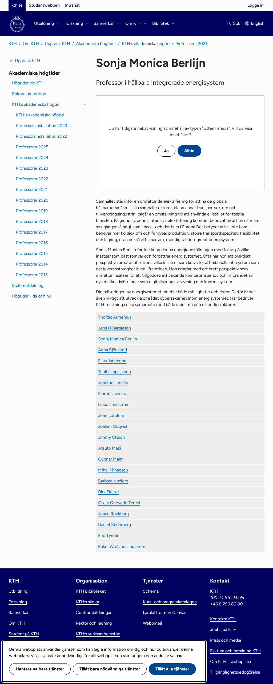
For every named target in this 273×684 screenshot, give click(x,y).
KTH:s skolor (87, 601)
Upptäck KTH (57, 43)
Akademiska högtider (96, 43)
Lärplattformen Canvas (164, 612)
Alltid (189, 150)
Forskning (18, 601)
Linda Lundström (114, 404)
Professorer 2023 (32, 168)
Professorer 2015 (32, 253)
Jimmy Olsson (111, 437)
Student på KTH (24, 633)
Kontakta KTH (223, 618)
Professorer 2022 (32, 178)
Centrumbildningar (93, 612)
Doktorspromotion (29, 93)
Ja (166, 150)
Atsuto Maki (109, 448)
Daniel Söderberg (114, 524)
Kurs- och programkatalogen (170, 601)
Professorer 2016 (32, 242)
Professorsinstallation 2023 (41, 125)
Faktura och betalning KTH (235, 650)
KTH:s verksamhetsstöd (98, 633)
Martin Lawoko (112, 393)
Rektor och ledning (94, 623)
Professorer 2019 (32, 210)
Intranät (72, 5)
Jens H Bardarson (114, 328)
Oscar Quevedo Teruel (119, 502)
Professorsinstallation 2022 (41, 136)
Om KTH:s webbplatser (232, 661)
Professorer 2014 (32, 264)
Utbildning (18, 591)
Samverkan (19, 612)
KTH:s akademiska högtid (146, 43)
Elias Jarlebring (112, 360)
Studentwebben (44, 5)
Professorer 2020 (32, 200)
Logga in (255, 5)
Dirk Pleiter (108, 491)
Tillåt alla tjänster (172, 668)
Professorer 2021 (191, 43)
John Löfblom (111, 415)
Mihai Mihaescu (113, 470)
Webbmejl (152, 623)
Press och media (225, 640)
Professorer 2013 (32, 274)
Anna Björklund (112, 349)
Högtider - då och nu (31, 296)
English (257, 23)
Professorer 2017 (32, 232)
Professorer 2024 (32, 157)
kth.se (17, 5)
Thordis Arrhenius (114, 317)
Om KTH (31, 43)
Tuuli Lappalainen (114, 371)
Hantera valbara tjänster (40, 668)
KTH (13, 43)
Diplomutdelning (27, 285)
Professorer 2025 (32, 146)
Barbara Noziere (113, 480)
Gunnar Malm (111, 459)
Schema (151, 591)
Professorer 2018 (32, 221)
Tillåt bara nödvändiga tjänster (109, 668)
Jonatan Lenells (113, 382)
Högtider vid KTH (28, 82)
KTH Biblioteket (91, 591)
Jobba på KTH (223, 629)
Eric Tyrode (108, 535)
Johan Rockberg (113, 513)
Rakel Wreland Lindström (121, 546)
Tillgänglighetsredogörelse (235, 672)
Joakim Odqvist (112, 426)
